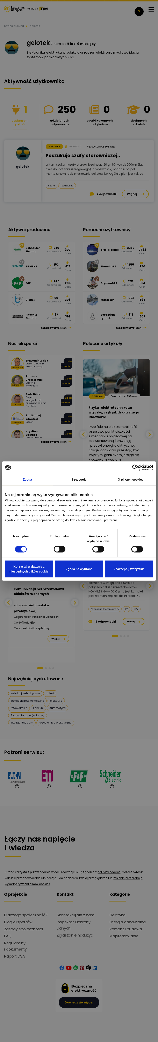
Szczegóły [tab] (79, 479)
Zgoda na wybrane (79, 568)
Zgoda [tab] (27, 479)
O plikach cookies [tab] (131, 479)
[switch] (59, 549)
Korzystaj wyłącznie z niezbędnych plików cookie (28, 568)
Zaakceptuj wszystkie (129, 568)
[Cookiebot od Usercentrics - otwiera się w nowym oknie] (135, 468)
